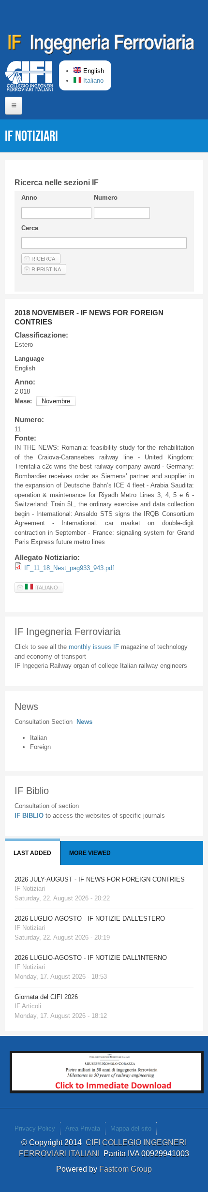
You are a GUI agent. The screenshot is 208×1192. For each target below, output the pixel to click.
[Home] (101, 45)
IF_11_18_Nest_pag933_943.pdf (69, 568)
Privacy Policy (35, 1128)
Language (29, 358)
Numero (106, 197)
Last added (32, 853)
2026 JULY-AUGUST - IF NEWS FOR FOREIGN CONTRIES (100, 879)
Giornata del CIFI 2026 (46, 997)
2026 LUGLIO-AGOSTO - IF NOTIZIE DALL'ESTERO (90, 918)
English (92, 70)
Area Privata (82, 1128)
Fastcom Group (125, 1169)
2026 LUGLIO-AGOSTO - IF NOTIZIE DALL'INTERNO (91, 957)
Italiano (92, 80)
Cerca (29, 228)
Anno (29, 197)
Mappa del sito (130, 1128)
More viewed (90, 853)
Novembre (56, 401)
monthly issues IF (95, 646)
